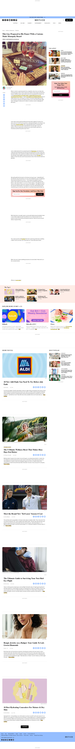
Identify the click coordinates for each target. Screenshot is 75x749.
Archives (31, 735)
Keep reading (6, 463)
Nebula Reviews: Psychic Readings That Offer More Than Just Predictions (66, 356)
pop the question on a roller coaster (21, 95)
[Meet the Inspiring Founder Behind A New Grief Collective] (54, 69)
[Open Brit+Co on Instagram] (5, 740)
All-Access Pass (69, 326)
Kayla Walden (7, 712)
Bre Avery (6, 387)
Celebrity (30, 23)
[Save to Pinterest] (4, 97)
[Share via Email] (4, 101)
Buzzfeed (23, 238)
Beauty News (63, 58)
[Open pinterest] (5, 20)
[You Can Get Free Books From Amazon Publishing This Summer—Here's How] (54, 53)
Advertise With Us (11, 733)
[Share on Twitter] (4, 99)
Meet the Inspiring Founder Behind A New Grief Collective (66, 68)
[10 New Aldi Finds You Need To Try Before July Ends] (24, 366)
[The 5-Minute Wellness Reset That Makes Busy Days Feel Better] (24, 429)
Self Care (22, 23)
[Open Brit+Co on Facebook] (2, 740)
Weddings (17, 30)
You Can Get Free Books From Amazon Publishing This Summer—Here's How (66, 53)
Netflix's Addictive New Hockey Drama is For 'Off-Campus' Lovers (20, 297)
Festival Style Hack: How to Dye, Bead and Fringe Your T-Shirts (66, 371)
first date (39, 155)
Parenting (63, 73)
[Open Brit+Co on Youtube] (7, 740)
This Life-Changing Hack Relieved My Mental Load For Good (66, 76)
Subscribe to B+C (31, 324)
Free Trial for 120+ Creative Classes (36, 17)
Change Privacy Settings (38, 735)
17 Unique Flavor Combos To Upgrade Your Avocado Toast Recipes (42, 290)
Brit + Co (6, 648)
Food (54, 23)
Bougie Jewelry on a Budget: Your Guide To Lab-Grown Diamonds (66, 61)
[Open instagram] (7, 20)
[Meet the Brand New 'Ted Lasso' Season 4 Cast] (24, 497)
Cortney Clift (10, 87)
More (59, 23)
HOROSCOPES (47, 23)
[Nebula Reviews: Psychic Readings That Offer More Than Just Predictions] (54, 356)
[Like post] (4, 106)
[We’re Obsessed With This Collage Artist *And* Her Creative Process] (54, 364)
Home (3, 30)
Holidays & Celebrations (10, 30)
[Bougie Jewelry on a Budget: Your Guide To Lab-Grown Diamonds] (54, 61)
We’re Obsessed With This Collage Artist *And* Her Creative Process (66, 364)
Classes (52, 324)
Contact (24, 733)
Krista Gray (7, 583)
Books (62, 50)
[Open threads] (12, 20)
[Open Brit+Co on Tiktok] (11, 740)
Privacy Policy (26, 735)
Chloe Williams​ (7, 516)
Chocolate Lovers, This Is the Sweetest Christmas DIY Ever (66, 377)
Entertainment (38, 23)
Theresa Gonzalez (8, 455)
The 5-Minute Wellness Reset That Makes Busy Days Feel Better (23, 450)
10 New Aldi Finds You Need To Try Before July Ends (23, 383)
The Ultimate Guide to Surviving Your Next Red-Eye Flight (24, 579)
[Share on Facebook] (4, 95)
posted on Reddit (19, 124)
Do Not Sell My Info (31, 733)
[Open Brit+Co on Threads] (9, 740)
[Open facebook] (3, 20)
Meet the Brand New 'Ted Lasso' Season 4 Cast (23, 513)
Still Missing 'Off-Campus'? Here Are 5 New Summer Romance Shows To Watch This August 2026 (42, 297)
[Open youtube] (10, 20)
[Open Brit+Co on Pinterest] (4, 740)
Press (6, 733)
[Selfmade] (13, 316)
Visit (19, 329)
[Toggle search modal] (63, 20)
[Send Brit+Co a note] (16, 20)
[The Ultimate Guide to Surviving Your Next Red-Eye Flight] (24, 559)
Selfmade (4, 324)
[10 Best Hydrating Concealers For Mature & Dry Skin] (9, 292)
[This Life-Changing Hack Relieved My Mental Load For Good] (54, 76)
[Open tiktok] (14, 20)
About (2, 733)
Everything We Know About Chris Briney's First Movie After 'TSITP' (65, 290)
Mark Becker (33, 151)
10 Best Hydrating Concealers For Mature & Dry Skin (20, 290)
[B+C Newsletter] (37, 316)
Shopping (15, 23)
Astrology (63, 353)
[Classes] (61, 316)
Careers (20, 733)
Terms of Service (20, 735)
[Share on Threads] (4, 104)
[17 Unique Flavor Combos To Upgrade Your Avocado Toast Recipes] (32, 292)
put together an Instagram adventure (34, 96)
